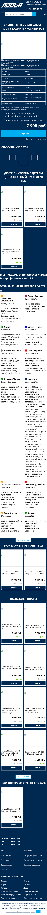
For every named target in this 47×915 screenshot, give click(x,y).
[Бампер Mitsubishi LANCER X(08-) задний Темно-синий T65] (12, 157)
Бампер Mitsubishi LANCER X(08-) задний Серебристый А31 (11, 668)
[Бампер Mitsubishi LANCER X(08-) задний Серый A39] (29, 157)
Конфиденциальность (33, 855)
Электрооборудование (11, 894)
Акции (3, 850)
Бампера (5, 881)
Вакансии (28, 850)
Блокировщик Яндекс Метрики (11, 908)
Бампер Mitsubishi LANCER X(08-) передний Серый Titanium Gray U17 (10, 753)
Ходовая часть (30, 894)
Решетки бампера (31, 891)
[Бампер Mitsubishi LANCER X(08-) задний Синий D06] (7, 157)
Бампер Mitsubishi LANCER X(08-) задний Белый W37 (34, 668)
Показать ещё (23, 540)
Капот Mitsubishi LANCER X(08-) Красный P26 (10, 209)
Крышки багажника (9, 891)
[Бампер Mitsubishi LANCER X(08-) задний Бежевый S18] (34, 157)
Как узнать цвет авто (33, 860)
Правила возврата (32, 865)
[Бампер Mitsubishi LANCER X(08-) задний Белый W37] (21, 163)
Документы (6, 855)
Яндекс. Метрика (24, 905)
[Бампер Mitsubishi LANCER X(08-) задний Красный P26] (23, 157)
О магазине (6, 860)
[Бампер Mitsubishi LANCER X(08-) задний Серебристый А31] (26, 163)
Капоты (4, 888)
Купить (25, 133)
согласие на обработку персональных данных (20, 912)
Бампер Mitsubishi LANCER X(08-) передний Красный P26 (10, 252)
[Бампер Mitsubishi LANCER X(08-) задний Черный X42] (18, 157)
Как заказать (6, 865)
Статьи (4, 869)
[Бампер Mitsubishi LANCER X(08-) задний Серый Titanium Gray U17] (40, 157)
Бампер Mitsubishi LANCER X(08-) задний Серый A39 (34, 753)
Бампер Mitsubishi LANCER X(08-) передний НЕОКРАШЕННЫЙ (34, 711)
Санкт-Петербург (34, 1)
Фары (3, 884)
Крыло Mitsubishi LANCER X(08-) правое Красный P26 (34, 209)
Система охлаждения (33, 898)
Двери (26, 888)
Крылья (27, 884)
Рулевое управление (10, 898)
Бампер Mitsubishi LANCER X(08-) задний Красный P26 (10, 810)
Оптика (27, 881)
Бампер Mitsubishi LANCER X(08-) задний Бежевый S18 (34, 626)
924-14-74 (34, 9)
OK (38, 912)
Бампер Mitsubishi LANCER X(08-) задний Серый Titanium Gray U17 (10, 711)
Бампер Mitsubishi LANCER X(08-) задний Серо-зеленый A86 (11, 626)
